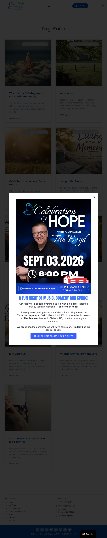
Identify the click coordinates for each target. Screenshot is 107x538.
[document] (53, 269)
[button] (94, 197)
